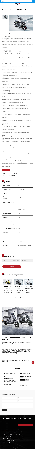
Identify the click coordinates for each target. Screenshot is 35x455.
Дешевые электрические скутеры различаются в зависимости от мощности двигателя (24, 375)
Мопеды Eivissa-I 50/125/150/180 (10, 175)
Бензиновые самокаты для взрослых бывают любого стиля (8, 375)
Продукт (8, 10)
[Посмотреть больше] (5, 363)
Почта (25, 425)
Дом (3, 10)
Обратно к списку (17, 297)
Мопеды (13, 10)
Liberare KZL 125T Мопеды (11, 176)
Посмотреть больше (7, 384)
